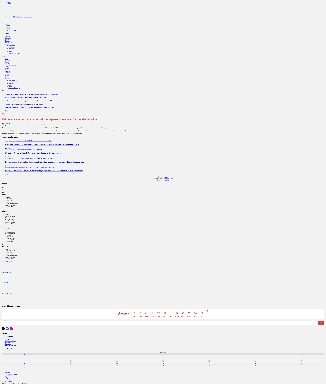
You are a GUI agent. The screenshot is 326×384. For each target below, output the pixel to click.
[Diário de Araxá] (22, 17)
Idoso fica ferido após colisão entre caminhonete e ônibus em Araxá (34, 153)
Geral (9, 50)
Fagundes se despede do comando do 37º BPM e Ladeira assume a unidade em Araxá (29, 107)
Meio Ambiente (9, 42)
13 (209, 361)
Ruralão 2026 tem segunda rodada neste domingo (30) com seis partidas (25, 97)
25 (117, 365)
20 (209, 363)
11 (117, 361)
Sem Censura (12, 30)
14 (255, 361)
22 (301, 363)
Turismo (7, 41)
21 (255, 363)
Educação (7, 36)
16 (24, 363)
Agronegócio (12, 47)
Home (3, 113)
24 (71, 365)
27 (209, 365)
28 (255, 365)
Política (7, 27)
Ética (6, 377)
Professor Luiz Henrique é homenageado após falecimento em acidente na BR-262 (28, 101)
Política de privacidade (11, 374)
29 (301, 365)
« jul (162, 370)
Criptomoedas (9, 336)
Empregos (11, 48)
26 (163, 365)
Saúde (6, 35)
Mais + (7, 44)
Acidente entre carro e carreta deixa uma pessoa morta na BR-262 (24, 104)
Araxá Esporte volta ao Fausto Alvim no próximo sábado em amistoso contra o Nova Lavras (31, 94)
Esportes (7, 25)
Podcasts (7, 28)
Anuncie (7, 2)
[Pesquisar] (321, 323)
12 (163, 361)
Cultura (7, 31)
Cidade (7, 33)
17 (71, 363)
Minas (10, 51)
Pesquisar (4, 320)
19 (163, 363)
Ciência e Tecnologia (14, 53)
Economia (8, 38)
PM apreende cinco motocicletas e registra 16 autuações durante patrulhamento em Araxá (44, 162)
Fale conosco (8, 3)
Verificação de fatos (10, 379)
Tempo (7, 111)
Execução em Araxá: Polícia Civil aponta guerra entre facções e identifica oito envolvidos (44, 171)
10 (71, 361)
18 (117, 363)
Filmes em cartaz (12, 45)
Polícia (7, 39)
